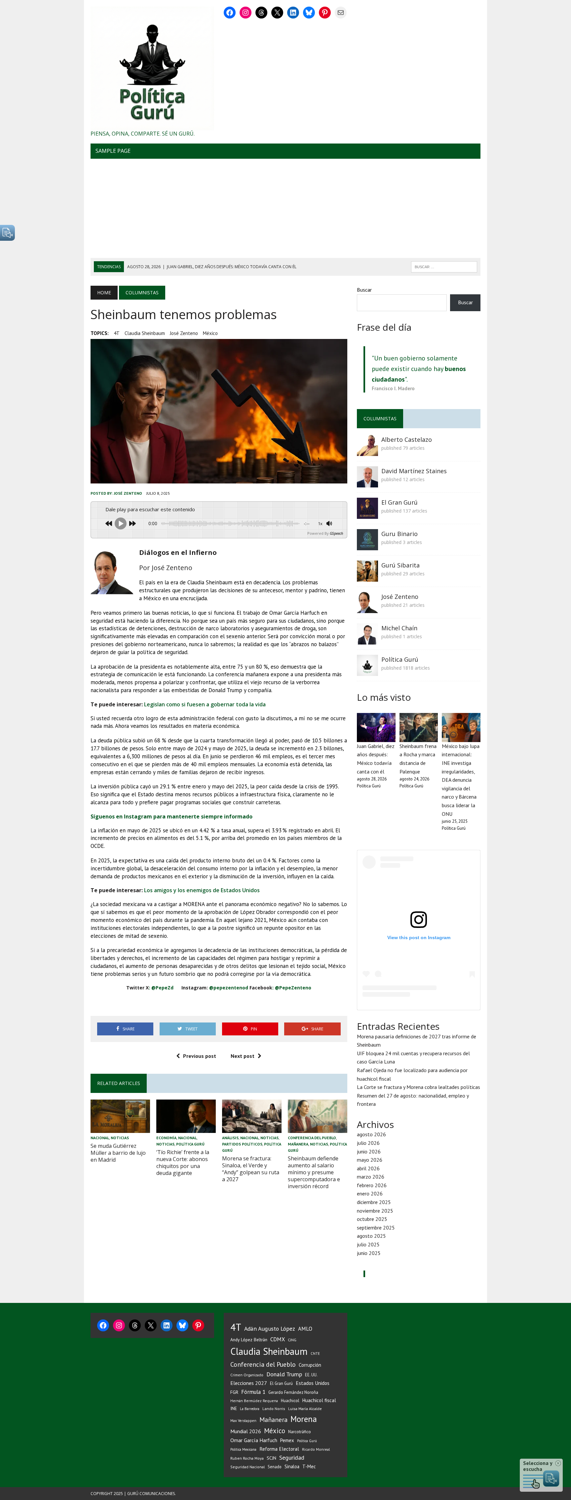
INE (233, 1408)
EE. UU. (311, 1374)
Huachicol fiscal (319, 1400)
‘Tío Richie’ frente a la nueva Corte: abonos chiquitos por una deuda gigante (182, 1162)
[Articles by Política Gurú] (367, 671)
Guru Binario (399, 534)
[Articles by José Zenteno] (367, 608)
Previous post (199, 1056)
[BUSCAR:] (444, 266)
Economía (166, 1137)
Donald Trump (284, 1374)
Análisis (230, 1137)
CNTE (315, 1353)
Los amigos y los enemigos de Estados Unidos (202, 890)
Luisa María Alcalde (305, 1408)
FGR (234, 1392)
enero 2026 (370, 1193)
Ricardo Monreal (316, 1449)
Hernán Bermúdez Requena (254, 1400)
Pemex (287, 1440)
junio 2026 (369, 1151)
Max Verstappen (243, 1420)
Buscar (364, 289)
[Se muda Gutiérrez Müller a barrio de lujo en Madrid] (120, 1128)
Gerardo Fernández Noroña (293, 1392)
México (210, 333)
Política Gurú (190, 1144)
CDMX (277, 1339)
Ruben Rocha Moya (247, 1458)
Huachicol (290, 1400)
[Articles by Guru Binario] (367, 545)
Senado (275, 1466)
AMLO (305, 1328)
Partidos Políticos (242, 1144)
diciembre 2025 (374, 1202)
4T (117, 333)
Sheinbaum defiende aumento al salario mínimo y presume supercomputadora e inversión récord (314, 1172)
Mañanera (298, 1144)
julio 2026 (368, 1143)
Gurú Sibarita (400, 565)
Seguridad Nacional (247, 1466)
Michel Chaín (399, 628)
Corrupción (310, 1364)
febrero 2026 (372, 1185)
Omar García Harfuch (253, 1440)
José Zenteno (184, 333)
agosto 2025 (371, 1235)
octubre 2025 (372, 1219)
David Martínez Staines (414, 471)
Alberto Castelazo (406, 439)
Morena (303, 1419)
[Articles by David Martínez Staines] (367, 482)
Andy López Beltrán (248, 1340)
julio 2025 (368, 1244)
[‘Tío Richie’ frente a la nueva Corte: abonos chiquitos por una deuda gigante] (186, 1128)
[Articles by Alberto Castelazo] (367, 451)
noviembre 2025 (375, 1210)
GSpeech (336, 533)
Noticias (120, 1137)
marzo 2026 (370, 1176)
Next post (242, 1056)
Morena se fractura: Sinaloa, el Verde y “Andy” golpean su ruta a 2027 (250, 1169)
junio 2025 (369, 1253)
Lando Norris (273, 1408)
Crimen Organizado (246, 1374)
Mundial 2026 (245, 1431)
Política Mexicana (243, 1449)
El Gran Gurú (399, 502)
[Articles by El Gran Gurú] (367, 514)
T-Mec (309, 1466)
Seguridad (291, 1457)
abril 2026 (368, 1168)
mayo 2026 (369, 1159)
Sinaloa (292, 1466)
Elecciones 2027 (248, 1383)
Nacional (100, 1137)
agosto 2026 (371, 1134)
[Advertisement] (285, 208)
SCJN (271, 1458)
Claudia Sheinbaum (145, 333)
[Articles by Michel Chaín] (367, 640)
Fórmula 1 (253, 1392)
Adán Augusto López (269, 1328)
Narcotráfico (299, 1432)
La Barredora (249, 1408)
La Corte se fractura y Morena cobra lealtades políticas (418, 1087)
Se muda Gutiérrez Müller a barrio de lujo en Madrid (118, 1152)
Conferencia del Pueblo (312, 1137)
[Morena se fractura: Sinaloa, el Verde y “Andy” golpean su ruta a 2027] (252, 1128)
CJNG (292, 1339)
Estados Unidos (312, 1383)
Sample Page (113, 150)
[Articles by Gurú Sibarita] (367, 577)
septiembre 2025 (376, 1227)
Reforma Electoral (279, 1448)
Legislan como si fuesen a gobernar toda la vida (205, 704)
